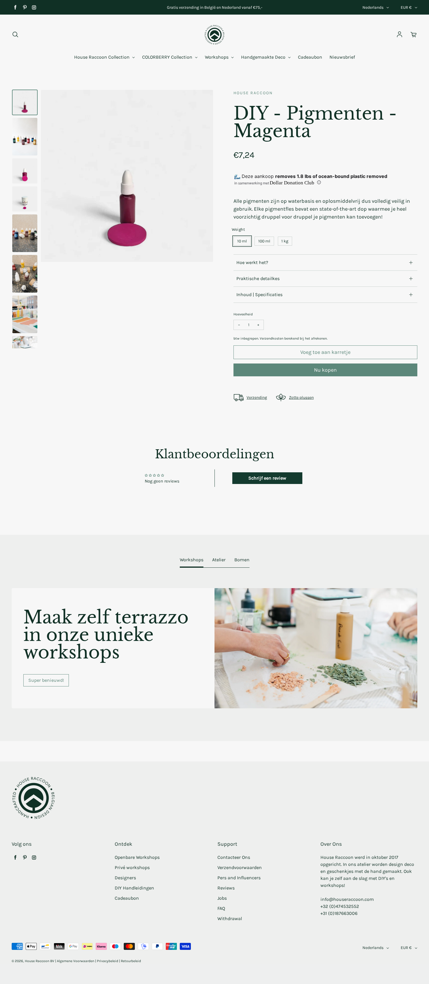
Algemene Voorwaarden (75, 961)
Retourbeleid (131, 961)
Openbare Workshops (137, 857)
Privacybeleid (107, 961)
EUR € (406, 7)
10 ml (242, 241)
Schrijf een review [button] (267, 478)
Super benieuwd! (46, 680)
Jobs (222, 898)
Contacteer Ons (233, 857)
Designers (125, 877)
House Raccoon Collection (102, 57)
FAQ (221, 908)
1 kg (284, 241)
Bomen (242, 559)
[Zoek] (15, 34)
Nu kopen (325, 370)
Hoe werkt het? (252, 262)
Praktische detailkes (258, 278)
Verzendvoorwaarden (239, 867)
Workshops (217, 57)
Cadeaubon (310, 57)
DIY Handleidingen (134, 888)
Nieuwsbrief (342, 57)
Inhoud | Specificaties (259, 294)
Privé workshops (132, 867)
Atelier (219, 559)
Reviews (226, 888)
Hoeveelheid (243, 314)
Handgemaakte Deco (264, 57)
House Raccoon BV (39, 961)
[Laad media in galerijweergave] (24, 102)
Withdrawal (229, 918)
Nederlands (372, 7)
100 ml (264, 241)
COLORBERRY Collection (167, 57)
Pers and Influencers (239, 877)
